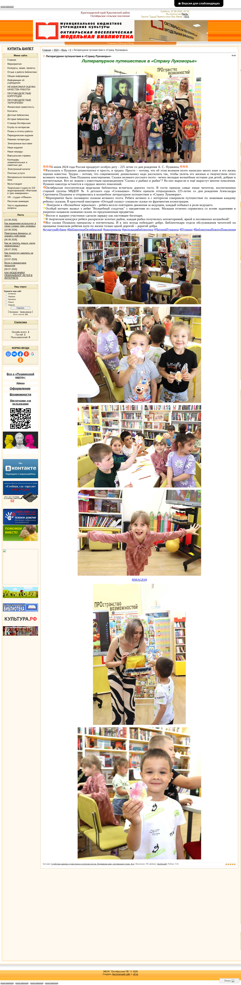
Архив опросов (25, 312)
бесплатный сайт (121, 974)
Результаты (14, 312)
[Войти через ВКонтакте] (14, 354)
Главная (111, 43)
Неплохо (12, 299)
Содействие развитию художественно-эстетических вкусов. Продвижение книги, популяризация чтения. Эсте (92, 864)
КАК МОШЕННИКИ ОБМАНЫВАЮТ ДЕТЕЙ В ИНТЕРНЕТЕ (18, 275)
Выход (122, 43)
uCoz (135, 974)
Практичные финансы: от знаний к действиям (17, 234)
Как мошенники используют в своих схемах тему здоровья (20, 224)
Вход (131, 43)
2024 (56, 50)
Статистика (20, 322)
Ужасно (11, 305)
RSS (186, 16)
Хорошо (11, 296)
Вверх (228, 980)
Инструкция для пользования (20, 402)
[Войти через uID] (8, 354)
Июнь (64, 50)
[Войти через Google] (32, 354)
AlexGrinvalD (162, 864)
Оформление (20, 388)
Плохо (11, 302)
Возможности (20, 394)
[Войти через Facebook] (20, 354)
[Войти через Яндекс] (26, 354)
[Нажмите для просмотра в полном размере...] (139, 162)
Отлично (12, 294)
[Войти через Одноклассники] (20, 360)
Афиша (20, 383)
